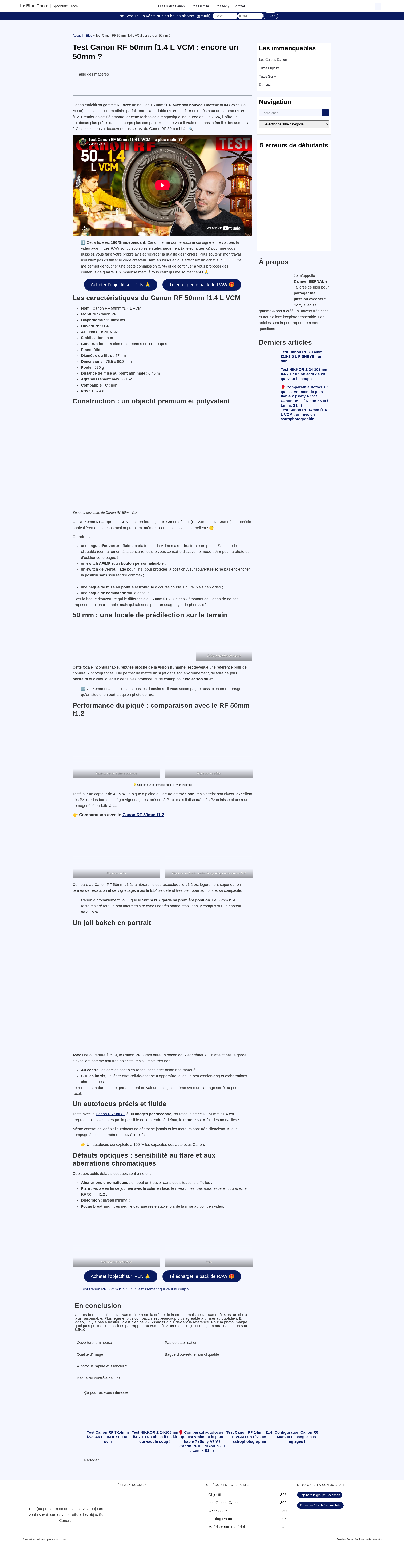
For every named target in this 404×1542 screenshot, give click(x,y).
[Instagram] (155, 1497)
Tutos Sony (221, 6)
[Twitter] (132, 1497)
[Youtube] (143, 1497)
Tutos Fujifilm (199, 6)
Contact (239, 6)
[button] (379, 6)
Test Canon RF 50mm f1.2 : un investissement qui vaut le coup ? (135, 1289)
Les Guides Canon (171, 6)
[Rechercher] (325, 112)
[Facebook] (120, 1497)
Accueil (78, 35)
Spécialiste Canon (65, 6)
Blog (89, 35)
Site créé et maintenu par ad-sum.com (44, 1539)
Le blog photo (34, 5)
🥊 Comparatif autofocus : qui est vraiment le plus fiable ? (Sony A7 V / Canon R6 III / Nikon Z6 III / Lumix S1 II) (304, 396)
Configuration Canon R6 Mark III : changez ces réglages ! (296, 1437)
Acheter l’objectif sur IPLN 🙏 (120, 284)
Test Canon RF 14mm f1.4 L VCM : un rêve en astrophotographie (304, 414)
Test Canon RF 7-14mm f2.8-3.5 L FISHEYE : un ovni (302, 356)
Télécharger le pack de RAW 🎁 (201, 284)
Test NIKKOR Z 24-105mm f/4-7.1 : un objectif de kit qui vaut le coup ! (304, 374)
